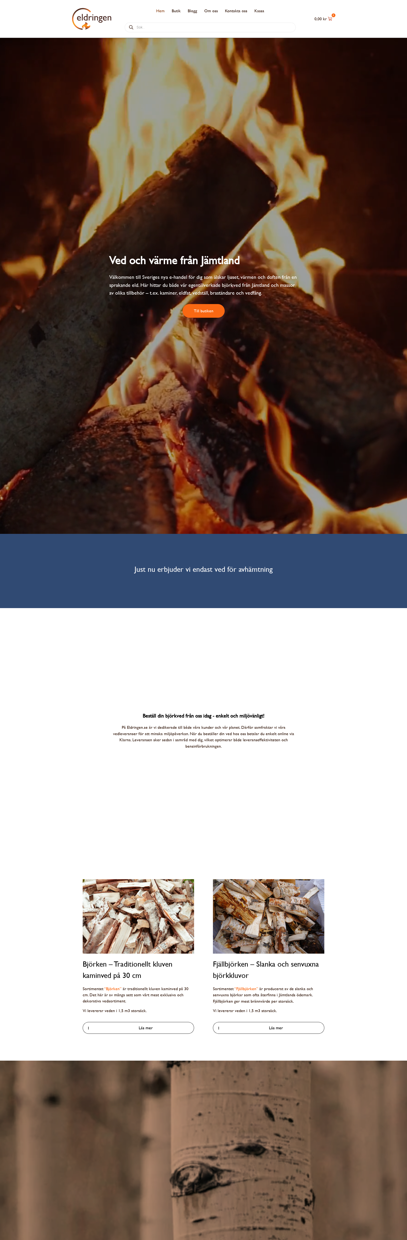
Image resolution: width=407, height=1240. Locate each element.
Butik (176, 11)
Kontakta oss (236, 11)
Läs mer (146, 1028)
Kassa (259, 11)
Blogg (192, 11)
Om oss (211, 11)
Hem (160, 11)
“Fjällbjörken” (246, 988)
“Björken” (113, 988)
